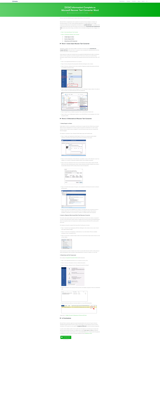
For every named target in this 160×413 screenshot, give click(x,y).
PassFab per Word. (88, 333)
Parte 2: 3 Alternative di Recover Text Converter (70, 34)
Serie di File (134, 1)
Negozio (139, 1)
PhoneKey (128, 1)
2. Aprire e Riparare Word (69, 39)
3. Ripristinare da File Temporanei (70, 41)
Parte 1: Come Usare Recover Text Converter (69, 32)
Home (62, 18)
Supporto (143, 1)
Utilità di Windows (121, 1)
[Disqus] (80, 353)
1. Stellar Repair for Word (69, 36)
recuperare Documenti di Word (72, 257)
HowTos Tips (65, 18)
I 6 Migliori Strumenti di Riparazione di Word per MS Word (76, 315)
